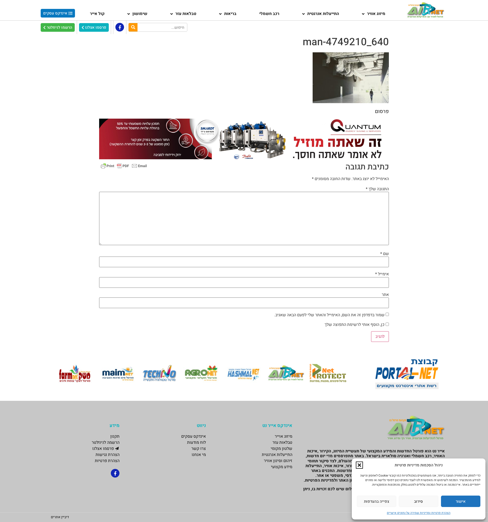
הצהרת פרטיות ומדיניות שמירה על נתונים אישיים (418, 513)
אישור (461, 501)
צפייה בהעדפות (376, 501)
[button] (359, 465)
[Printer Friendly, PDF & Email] (123, 165)
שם (384, 254)
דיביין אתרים (60, 517)
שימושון (139, 14)
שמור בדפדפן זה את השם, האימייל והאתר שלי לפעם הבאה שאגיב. (329, 315)
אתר (385, 295)
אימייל (382, 274)
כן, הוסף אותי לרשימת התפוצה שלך (355, 325)
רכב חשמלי (269, 14)
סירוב (418, 501)
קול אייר (97, 14)
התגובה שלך (377, 189)
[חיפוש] (133, 27)
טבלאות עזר (185, 14)
